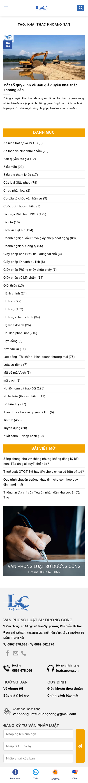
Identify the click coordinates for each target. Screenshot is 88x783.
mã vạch (9, 380)
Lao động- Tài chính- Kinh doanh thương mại (35, 356)
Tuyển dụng (11, 428)
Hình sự (9, 301)
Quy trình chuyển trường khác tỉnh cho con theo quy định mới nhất (40, 482)
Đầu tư (8, 222)
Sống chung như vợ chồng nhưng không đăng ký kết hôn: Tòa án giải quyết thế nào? (41, 461)
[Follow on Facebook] (7, 653)
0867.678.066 (17, 644)
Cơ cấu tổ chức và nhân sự (22, 198)
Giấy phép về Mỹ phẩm (20, 277)
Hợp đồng (10, 341)
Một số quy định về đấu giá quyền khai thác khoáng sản (40, 87)
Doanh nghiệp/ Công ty (19, 246)
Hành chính (11, 293)
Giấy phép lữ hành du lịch (21, 261)
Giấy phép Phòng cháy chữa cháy (27, 269)
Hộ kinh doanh (13, 325)
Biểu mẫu (10, 166)
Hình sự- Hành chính (18, 317)
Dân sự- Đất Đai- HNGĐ (20, 214)
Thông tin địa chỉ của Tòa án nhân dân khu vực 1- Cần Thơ (42, 495)
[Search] (80, 8)
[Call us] (23, 653)
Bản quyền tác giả (16, 159)
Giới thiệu (10, 285)
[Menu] (5, 8)
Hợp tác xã (11, 349)
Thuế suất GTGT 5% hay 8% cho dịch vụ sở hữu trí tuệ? (43, 471)
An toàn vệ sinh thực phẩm (22, 151)
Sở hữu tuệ (11, 404)
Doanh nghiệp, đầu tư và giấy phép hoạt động (36, 238)
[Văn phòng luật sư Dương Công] (41, 8)
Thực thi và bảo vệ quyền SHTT (26, 412)
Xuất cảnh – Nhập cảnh (20, 436)
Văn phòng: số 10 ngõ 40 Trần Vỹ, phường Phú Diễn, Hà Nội (43, 626)
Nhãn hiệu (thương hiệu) (21, 396)
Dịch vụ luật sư (14, 230)
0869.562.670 (43, 644)
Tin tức (8, 420)
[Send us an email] (15, 653)
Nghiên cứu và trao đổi (19, 388)
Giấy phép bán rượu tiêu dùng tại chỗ (30, 254)
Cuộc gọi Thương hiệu (19, 206)
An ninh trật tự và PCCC (20, 143)
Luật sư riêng (12, 364)
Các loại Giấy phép (16, 182)
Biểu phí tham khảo (17, 174)
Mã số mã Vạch (14, 372)
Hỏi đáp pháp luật (16, 333)
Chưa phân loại (14, 190)
